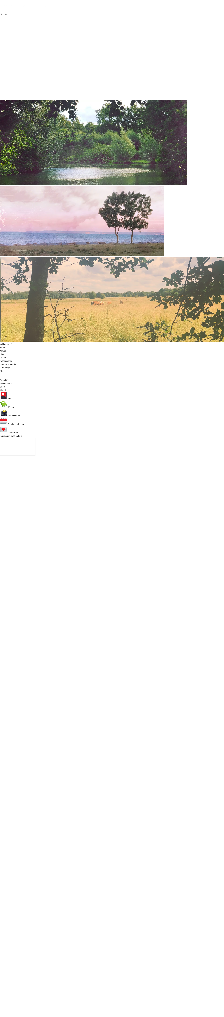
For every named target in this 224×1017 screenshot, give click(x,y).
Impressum (5, 436)
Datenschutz (16, 436)
